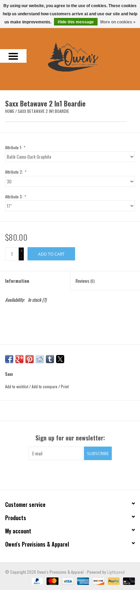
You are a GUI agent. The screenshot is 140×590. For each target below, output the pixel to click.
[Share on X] (60, 359)
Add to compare (45, 386)
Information (17, 280)
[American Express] (82, 580)
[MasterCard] (51, 580)
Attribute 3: (15, 196)
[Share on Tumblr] (50, 359)
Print (65, 386)
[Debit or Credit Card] (128, 580)
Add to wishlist (17, 386)
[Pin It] (29, 359)
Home (9, 111)
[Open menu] (13, 56)
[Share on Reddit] (40, 359)
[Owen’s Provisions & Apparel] (83, 56)
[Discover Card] (97, 580)
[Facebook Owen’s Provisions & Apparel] (64, 474)
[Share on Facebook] (9, 359)
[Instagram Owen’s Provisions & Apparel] (76, 474)
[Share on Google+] (19, 359)
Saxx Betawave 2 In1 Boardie (43, 111)
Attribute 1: (15, 147)
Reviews (85, 280)
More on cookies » (118, 22)
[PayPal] (36, 580)
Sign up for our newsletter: (70, 437)
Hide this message (76, 22)
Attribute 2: (15, 172)
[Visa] (67, 580)
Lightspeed (116, 572)
